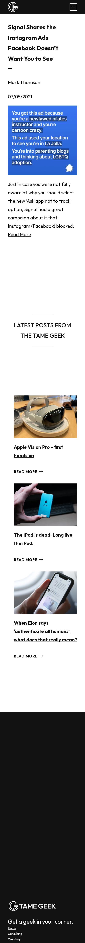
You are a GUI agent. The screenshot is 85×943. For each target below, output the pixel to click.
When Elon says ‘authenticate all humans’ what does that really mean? (45, 631)
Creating (14, 939)
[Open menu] (73, 7)
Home (12, 928)
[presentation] (45, 416)
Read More (19, 234)
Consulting (15, 934)
